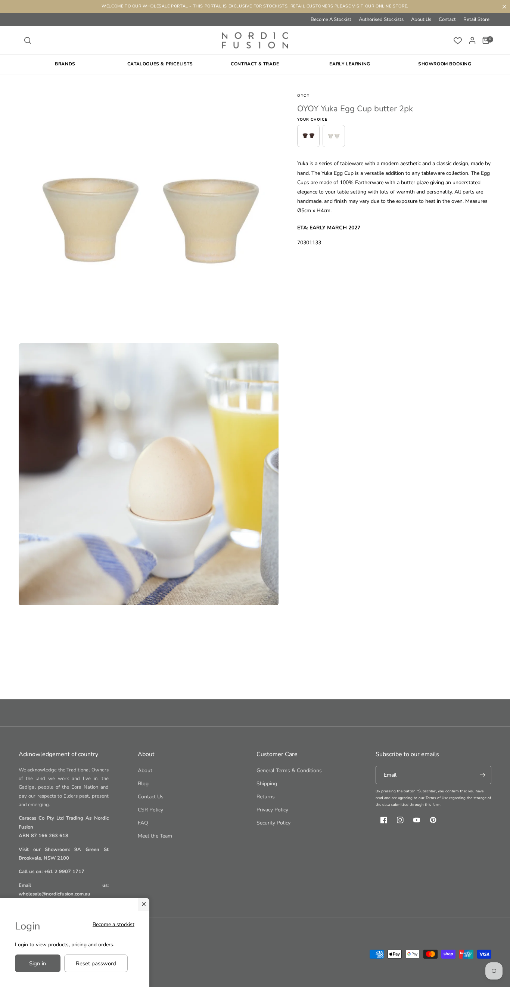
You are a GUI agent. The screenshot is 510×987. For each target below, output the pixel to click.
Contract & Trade (255, 64)
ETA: (302, 227)
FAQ (143, 822)
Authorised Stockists (381, 19)
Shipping (266, 783)
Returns (265, 796)
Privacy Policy (272, 809)
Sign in (37, 963)
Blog (143, 783)
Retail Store (476, 19)
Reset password (96, 963)
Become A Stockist (331, 19)
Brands (65, 64)
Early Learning (349, 64)
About (145, 770)
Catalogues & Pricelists (160, 64)
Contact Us (151, 796)
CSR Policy (150, 809)
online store (391, 6)
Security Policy (273, 822)
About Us (421, 19)
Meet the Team (155, 835)
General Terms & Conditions (289, 770)
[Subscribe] (482, 775)
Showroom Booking (445, 64)
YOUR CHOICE (312, 119)
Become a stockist (113, 924)
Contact (447, 19)
